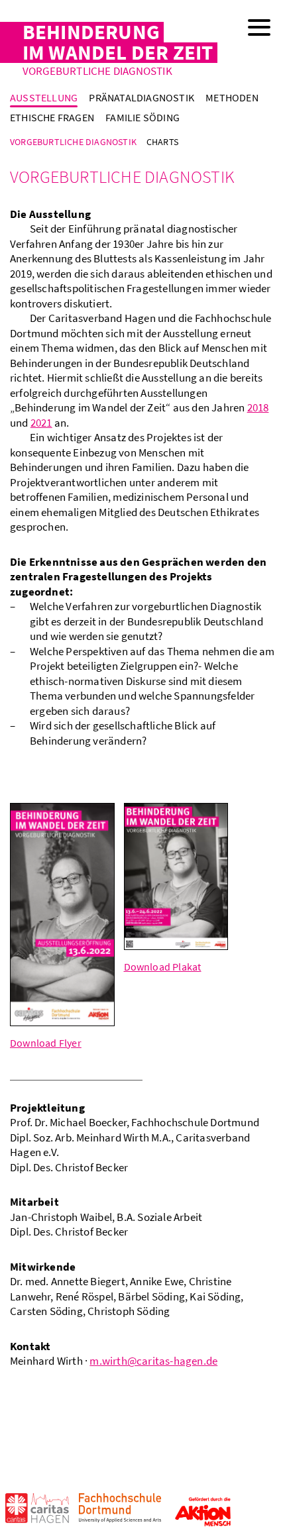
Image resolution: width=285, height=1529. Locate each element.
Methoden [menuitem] (231, 97)
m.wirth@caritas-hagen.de (153, 1360)
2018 (258, 407)
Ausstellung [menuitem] (44, 97)
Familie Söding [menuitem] (142, 117)
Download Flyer (46, 1042)
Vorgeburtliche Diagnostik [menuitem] (73, 142)
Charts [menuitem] (162, 142)
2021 (41, 422)
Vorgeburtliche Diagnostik (97, 71)
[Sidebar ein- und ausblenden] (258, 26)
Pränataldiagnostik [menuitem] (141, 97)
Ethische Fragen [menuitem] (52, 117)
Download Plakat (162, 966)
